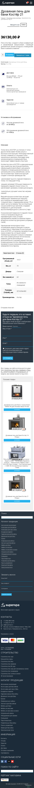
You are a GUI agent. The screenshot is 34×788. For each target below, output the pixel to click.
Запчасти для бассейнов (8, 543)
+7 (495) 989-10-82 (8, 621)
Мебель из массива (6, 547)
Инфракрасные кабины (7, 540)
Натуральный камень (7, 552)
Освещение (4, 556)
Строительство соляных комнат (11, 673)
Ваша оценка (7, 326)
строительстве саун (11, 370)
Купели (3, 538)
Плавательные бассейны (8, 560)
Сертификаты (5, 753)
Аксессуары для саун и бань (9, 529)
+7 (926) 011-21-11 (8, 623)
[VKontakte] (2, 761)
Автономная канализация (8, 525)
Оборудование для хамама (8, 554)
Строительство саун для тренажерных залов (14, 669)
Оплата (3, 745)
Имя (5, 338)
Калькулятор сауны (7, 659)
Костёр (8, 64)
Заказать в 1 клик (22, 55)
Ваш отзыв (7, 329)
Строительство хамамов (8, 664)
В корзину (9, 55)
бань (29, 370)
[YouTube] (12, 761)
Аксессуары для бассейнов (8, 527)
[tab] (9, 253)
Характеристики (8, 253)
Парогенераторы (6, 558)
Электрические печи (6, 567)
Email (5, 343)
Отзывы (3, 741)
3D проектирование (7, 676)
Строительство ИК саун (8, 666)
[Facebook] (5, 761)
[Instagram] (9, 761)
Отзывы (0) (20, 253)
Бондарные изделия (6, 532)
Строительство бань (7, 661)
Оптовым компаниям (7, 750)
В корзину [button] (17, 409)
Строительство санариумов (9, 671)
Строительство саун (7, 656)
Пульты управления (6, 563)
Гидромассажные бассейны (9, 534)
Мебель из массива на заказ (9, 549)
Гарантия (3, 743)
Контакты (4, 738)
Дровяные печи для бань (14, 18)
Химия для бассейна (7, 565)
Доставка (4, 748)
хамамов (22, 370)
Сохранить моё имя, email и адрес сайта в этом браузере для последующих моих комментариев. (16, 350)
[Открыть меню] (31, 3)
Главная (3, 18)
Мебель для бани (6, 545)
